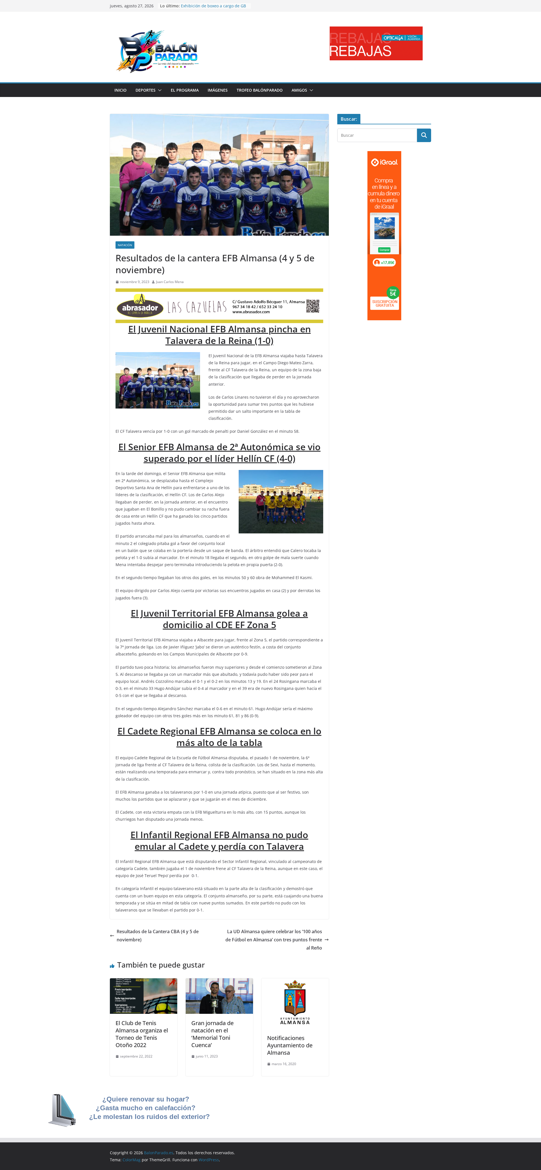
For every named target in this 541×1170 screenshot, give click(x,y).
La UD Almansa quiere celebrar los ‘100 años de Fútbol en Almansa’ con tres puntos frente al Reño (273, 939)
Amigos (299, 90)
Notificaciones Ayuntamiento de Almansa (289, 1045)
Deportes (146, 90)
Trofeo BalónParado (260, 90)
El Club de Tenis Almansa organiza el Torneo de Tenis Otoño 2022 (142, 1034)
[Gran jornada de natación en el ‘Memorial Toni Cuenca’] (219, 982)
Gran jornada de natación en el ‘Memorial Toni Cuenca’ (212, 1034)
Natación (125, 245)
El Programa (185, 90)
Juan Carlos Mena (170, 281)
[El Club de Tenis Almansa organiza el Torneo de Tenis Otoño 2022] (143, 982)
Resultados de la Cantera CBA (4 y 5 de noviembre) (158, 935)
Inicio (120, 90)
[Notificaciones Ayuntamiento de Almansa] (295, 982)
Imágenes (218, 90)
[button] (159, 90)
